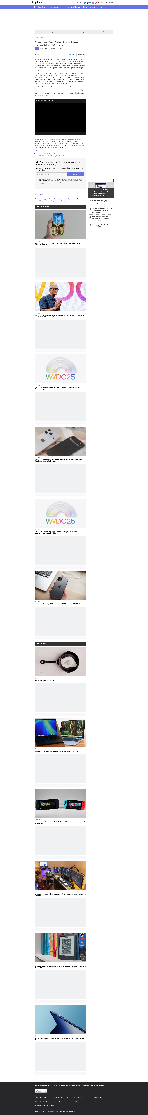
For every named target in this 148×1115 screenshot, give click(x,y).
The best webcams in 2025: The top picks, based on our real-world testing (102, 210)
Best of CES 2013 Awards (44, 151)
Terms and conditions (41, 1097)
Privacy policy (78, 1097)
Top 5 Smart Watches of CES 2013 (46, 153)
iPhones (43, 37)
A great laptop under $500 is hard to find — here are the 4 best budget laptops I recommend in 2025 (101, 192)
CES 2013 (54, 62)
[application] (60, 117)
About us (57, 1101)
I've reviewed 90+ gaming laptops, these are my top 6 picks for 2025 (100, 218)
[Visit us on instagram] (93, 3)
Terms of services (58, 179)
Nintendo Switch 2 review (66, 32)
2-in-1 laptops (49, 32)
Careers (96, 1101)
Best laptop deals (101, 32)
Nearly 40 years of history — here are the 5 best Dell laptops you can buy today (102, 202)
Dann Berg (44, 48)
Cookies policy (98, 1097)
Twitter (51, 199)
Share (38, 54)
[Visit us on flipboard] (96, 3)
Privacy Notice (43, 180)
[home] (34, 7)
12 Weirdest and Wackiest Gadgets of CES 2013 (51, 156)
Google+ (56, 199)
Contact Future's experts (61, 1097)
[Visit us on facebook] (85, 3)
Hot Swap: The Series (84, 32)
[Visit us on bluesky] (90, 3)
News (36, 48)
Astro (36, 59)
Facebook (61, 201)
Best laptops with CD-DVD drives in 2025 (100, 226)
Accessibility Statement (41, 1101)
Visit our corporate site (97, 1085)
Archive (76, 1101)
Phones (37, 37)
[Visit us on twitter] (88, 3)
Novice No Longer (69, 199)
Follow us (73, 54)
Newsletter (82, 54)
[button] (112, 2)
